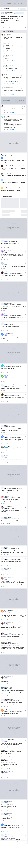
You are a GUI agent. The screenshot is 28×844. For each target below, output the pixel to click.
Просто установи (14, 157)
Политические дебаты (13, 680)
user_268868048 (6, 157)
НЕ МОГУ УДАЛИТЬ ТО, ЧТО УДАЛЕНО (13, 176)
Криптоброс (10, 304)
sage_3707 (5, 179)
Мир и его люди (11, 231)
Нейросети (10, 794)
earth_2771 (5, 187)
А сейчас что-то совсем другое (14, 528)
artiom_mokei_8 (6, 173)
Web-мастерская (11, 406)
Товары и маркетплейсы (13, 427)
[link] (13, 223)
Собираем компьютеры (13, 375)
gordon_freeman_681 (7, 165)
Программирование (12, 244)
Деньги (9, 668)
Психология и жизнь (12, 221)
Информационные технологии (10, 13)
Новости (9, 436)
